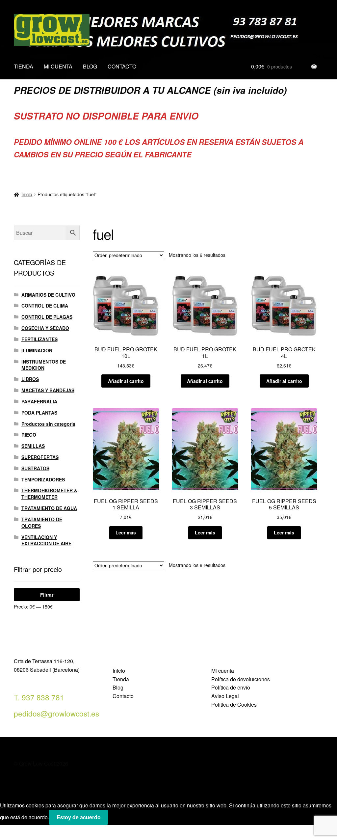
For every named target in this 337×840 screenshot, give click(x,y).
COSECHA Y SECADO (45, 328)
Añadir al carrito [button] (126, 381)
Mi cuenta (222, 670)
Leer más (126, 532)
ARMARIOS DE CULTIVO (48, 294)
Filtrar (46, 594)
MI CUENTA (58, 66)
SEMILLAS (33, 446)
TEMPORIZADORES (43, 479)
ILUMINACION (36, 350)
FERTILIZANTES (39, 339)
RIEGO (28, 434)
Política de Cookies (234, 704)
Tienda (121, 679)
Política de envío (230, 687)
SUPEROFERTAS (40, 457)
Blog (118, 687)
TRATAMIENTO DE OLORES (41, 522)
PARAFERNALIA (39, 401)
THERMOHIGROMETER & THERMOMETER (49, 493)
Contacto (123, 696)
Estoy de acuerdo (79, 817)
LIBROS (30, 379)
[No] (115, 819)
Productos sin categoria (48, 423)
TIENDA (23, 66)
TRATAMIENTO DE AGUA (49, 508)
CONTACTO (122, 66)
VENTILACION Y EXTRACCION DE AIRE (46, 540)
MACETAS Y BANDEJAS (47, 390)
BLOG (90, 66)
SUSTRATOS (35, 468)
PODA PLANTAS (39, 412)
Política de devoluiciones (240, 679)
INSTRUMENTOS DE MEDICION (43, 364)
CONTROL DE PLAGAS (46, 316)
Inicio (26, 194)
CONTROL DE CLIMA (44, 305)
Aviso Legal (225, 696)
